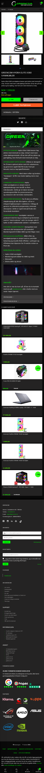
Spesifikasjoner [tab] (7, 297)
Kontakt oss (8, 611)
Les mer (39, 564)
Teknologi (7, 601)
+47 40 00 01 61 (11, 511)
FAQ (6, 619)
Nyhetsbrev (38, 749)
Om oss (6, 593)
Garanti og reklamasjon (11, 615)
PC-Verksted (9, 633)
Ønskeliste (33, 99)
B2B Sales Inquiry (10, 651)
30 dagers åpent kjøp (10, 613)
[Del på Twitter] (18, 123)
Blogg (15, 752)
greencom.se (9, 657)
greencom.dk (9, 659)
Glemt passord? (37, 542)
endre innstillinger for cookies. (13, 765)
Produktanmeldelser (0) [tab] (10, 301)
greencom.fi (9, 660)
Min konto (7, 587)
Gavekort (7, 591)
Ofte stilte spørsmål (24, 752)
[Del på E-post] (26, 123)
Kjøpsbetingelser (12, 749)
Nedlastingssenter (10, 639)
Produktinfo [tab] (7, 129)
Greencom (8, 575)
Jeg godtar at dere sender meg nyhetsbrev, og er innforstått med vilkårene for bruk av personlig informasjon (21, 560)
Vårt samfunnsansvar (10, 621)
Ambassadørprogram (11, 649)
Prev (3, 33)
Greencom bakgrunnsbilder (12, 599)
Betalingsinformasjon (11, 637)
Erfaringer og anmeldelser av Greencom (15, 595)
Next (41, 33)
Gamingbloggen (9, 597)
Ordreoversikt (8, 589)
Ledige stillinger (10, 653)
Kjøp (12, 99)
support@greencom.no (12, 514)
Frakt (4, 749)
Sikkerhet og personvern (26, 749)
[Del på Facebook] (22, 123)
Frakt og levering (9, 617)
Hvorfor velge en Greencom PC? (14, 631)
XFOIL (7, 655)
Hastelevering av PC (11, 635)
